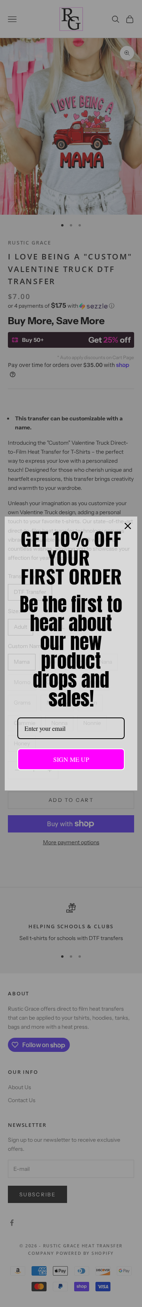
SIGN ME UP (71, 759)
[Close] (127, 526)
